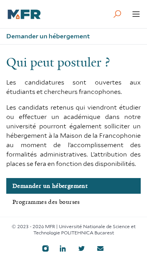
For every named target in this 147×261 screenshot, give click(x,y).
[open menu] (136, 14)
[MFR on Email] (100, 248)
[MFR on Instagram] (45, 248)
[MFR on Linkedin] (63, 248)
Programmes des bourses (46, 202)
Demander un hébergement (50, 186)
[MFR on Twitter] (81, 248)
